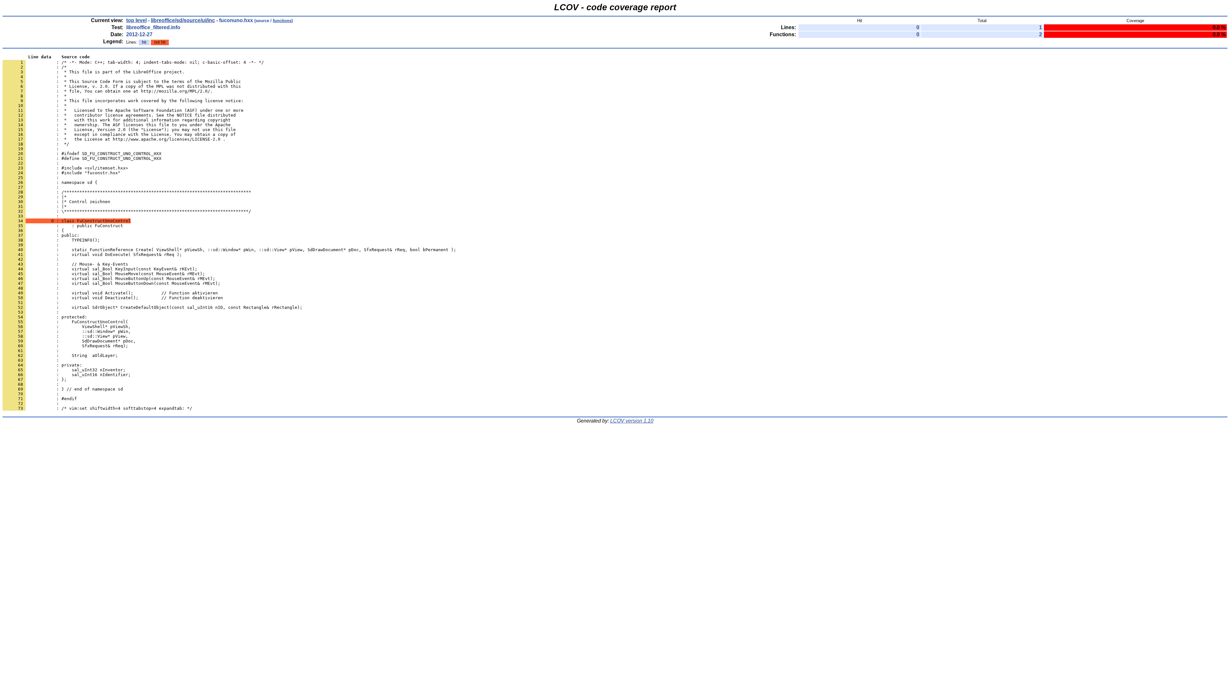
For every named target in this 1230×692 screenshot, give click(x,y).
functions (282, 20)
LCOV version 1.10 (631, 421)
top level (136, 20)
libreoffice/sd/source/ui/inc (183, 20)
